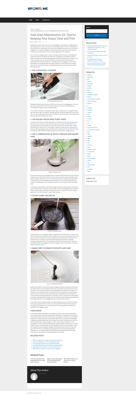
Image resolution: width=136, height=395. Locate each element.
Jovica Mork (35, 42)
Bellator (89, 86)
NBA (88, 138)
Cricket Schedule (91, 101)
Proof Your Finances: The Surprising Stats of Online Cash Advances (37, 360)
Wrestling (89, 169)
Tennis (89, 160)
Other (88, 147)
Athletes (89, 75)
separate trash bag (58, 295)
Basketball (90, 83)
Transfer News (91, 164)
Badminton (90, 77)
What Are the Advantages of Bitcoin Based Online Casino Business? (54, 360)
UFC (88, 167)
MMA (88, 134)
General (89, 112)
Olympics (89, 145)
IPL (88, 121)
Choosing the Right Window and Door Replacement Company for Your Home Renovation (97, 47)
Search (88, 27)
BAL (88, 79)
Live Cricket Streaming (93, 129)
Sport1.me (29, 393)
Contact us (46, 20)
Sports (89, 156)
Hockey (89, 118)
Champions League (92, 94)
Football (89, 107)
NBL (88, 140)
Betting (89, 88)
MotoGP (89, 136)
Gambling (89, 110)
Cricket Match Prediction (93, 99)
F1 (88, 105)
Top (88, 162)
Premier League (91, 149)
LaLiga (89, 125)
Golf (88, 114)
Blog (88, 90)
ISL (88, 123)
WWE (37, 20)
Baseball (89, 81)
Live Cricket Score (92, 127)
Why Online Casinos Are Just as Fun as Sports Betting (70, 360)
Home (30, 20)
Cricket (89, 97)
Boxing (89, 92)
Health (89, 116)
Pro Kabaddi (90, 151)
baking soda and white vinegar (54, 177)
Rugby (89, 154)
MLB (88, 132)
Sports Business (91, 158)
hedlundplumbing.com (45, 61)
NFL (88, 143)
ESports (89, 103)
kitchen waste (40, 244)
